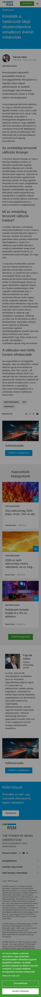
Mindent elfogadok (20, 991)
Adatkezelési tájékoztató (11, 976)
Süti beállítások (20, 983)
